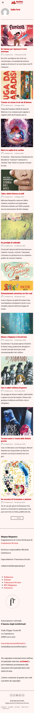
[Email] (23, 695)
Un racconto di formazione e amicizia (16, 499)
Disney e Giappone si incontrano (14, 337)
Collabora (10, 707)
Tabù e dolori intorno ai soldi (12, 193)
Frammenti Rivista (9, 543)
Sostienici (8, 588)
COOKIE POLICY (5, 708)
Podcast (7, 580)
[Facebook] (11, 695)
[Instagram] (14, 695)
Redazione (8, 577)
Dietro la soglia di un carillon (12, 150)
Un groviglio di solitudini (10, 242)
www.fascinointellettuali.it (13, 643)
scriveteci (24, 661)
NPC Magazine (10, 585)
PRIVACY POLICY (25, 707)
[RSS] (20, 695)
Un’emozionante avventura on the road (16, 293)
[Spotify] (17, 695)
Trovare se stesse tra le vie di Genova (16, 102)
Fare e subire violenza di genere (14, 387)
